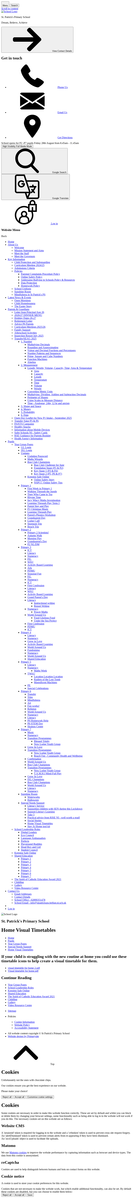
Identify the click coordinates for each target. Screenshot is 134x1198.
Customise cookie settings (40, 1097)
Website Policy (22, 1024)
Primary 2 (26, 529)
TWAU (31, 673)
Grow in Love (34, 641)
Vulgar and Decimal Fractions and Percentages (51, 350)
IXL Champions (35, 779)
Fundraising (33, 650)
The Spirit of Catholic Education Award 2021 (37, 879)
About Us (13, 244)
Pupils (11, 441)
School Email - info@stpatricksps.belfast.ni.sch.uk (40, 902)
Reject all (7, 1097)
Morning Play (34, 538)
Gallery (18, 885)
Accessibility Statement (26, 1027)
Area (36, 371)
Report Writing (41, 606)
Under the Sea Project (45, 620)
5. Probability (28, 412)
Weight (37, 388)
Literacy (31, 553)
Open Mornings (22, 300)
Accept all (19, 1097)
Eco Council (27, 835)
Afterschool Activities (25, 332)
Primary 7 (26, 729)
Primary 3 (26, 547)
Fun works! (33, 706)
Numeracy (32, 556)
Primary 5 (26, 661)
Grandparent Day (36, 517)
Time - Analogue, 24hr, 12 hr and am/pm (48, 403)
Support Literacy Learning (41, 811)
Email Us (62, 112)
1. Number (26, 341)
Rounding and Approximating (42, 347)
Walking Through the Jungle (42, 491)
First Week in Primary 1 (39, 488)
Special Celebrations (38, 688)
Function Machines (37, 359)
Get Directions (65, 137)
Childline (19, 882)
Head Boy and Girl (31, 847)
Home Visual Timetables (40, 823)
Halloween (33, 800)
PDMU (31, 570)
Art (29, 703)
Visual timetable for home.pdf (23, 970)
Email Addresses (23, 894)
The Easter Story (23, 306)
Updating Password (37, 456)
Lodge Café (33, 520)
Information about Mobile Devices (32, 429)
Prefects (25, 841)
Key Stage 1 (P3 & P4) (46, 470)
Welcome (19, 247)
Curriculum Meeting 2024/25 (29, 265)
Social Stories (34, 820)
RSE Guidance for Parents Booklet (32, 435)
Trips (30, 697)
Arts (29, 567)
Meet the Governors (24, 256)
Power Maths (41, 612)
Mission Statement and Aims (29, 250)
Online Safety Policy (31, 277)
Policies (18, 271)
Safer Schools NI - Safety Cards (30, 432)
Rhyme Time (34, 497)
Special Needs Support (32, 802)
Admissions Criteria (24, 268)
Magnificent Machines (45, 682)
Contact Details (22, 897)
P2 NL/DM (33, 544)
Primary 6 (26, 691)
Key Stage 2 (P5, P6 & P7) (48, 473)
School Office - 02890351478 (29, 899)
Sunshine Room (22, 291)
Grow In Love (34, 747)
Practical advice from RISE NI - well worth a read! (53, 817)
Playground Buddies (31, 844)
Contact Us (13, 891)
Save (29, 1195)
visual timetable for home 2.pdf (24, 968)
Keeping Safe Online (38, 476)
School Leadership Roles (27, 829)
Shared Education (36, 659)
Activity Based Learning (40, 564)
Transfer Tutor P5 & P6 (26, 421)
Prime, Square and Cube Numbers (45, 356)
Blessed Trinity (42, 741)
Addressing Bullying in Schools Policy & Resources (48, 279)
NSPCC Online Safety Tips (48, 482)
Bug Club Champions (38, 462)
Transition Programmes (39, 738)
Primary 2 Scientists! (38, 532)
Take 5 (30, 814)
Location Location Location (48, 676)
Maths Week (40, 670)
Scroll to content (9, 8)
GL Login (26, 447)
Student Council (29, 850)
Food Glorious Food (44, 617)
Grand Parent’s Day (37, 597)
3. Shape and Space (31, 406)
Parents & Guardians (18, 309)
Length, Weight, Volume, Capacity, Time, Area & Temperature (59, 368)
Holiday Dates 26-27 (25, 318)
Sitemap (12, 1010)
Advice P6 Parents (24, 324)
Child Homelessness (24, 303)
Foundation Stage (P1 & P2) (48, 468)
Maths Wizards (35, 459)
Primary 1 (26, 485)
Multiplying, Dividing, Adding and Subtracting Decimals (56, 394)
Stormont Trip (34, 523)
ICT (29, 550)
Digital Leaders (29, 832)
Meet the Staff (21, 253)
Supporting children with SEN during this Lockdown (54, 808)
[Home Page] (9, 11)
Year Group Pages (23, 444)
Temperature (40, 379)
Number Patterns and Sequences (44, 353)
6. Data (24, 415)
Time (36, 382)
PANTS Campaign (24, 423)
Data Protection (29, 282)
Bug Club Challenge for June (49, 465)
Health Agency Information (28, 438)
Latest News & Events (19, 297)
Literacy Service (35, 805)
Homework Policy (30, 285)
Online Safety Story (44, 479)
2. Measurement (29, 365)
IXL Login (26, 450)
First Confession (35, 585)
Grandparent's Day (37, 541)
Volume (38, 385)
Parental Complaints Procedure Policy (40, 274)
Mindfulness (33, 700)
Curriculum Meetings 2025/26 (29, 326)
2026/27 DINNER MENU (28, 315)
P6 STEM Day (35, 723)
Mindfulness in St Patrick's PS (29, 294)
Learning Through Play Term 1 (43, 503)
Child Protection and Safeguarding (32, 262)
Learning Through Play (39, 512)
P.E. (29, 559)
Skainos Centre (35, 726)
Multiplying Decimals (38, 344)
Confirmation (34, 758)
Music (30, 732)
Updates (25, 453)
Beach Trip (33, 526)
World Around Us (36, 614)
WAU (30, 562)
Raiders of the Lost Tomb (47, 679)
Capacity (38, 374)
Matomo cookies (18, 1152)
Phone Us (63, 87)
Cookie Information (24, 1022)
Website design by (23, 1036)
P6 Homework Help (37, 720)
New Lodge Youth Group (47, 744)
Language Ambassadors (33, 838)
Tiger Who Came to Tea (39, 494)
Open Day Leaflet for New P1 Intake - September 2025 (43, 418)
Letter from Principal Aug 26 (29, 312)
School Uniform (22, 288)
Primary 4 (26, 632)
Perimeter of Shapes (37, 397)
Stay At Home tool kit (38, 826)
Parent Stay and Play (38, 506)
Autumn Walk (34, 535)
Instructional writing (44, 603)
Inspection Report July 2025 (28, 335)
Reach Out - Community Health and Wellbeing (58, 755)
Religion (31, 708)
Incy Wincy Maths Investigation (43, 500)
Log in (11, 908)
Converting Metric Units (40, 391)
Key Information (16, 259)
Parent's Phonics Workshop (41, 515)
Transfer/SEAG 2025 (25, 338)
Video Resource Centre (26, 888)
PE (29, 685)
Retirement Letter (23, 321)
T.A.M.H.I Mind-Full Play (47, 773)
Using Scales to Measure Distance (45, 400)
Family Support (22, 329)
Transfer (31, 694)
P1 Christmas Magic (37, 509)
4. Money (26, 409)
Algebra (31, 362)
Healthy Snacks (22, 426)
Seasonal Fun (34, 573)
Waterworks (33, 797)
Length (37, 376)
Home (11, 241)
